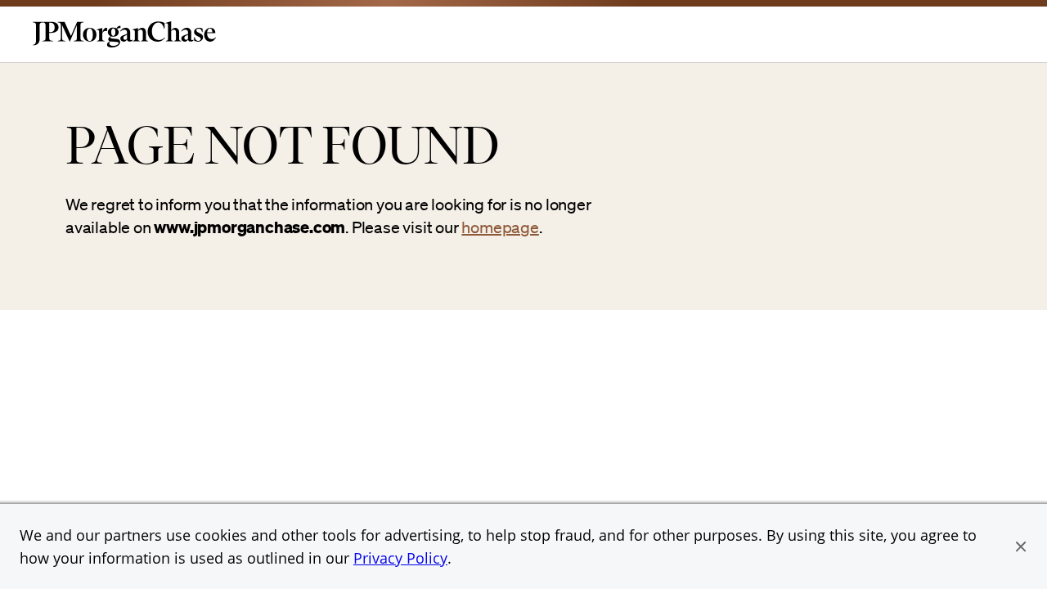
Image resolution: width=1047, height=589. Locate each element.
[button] (1020, 546)
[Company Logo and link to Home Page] (124, 44)
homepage (499, 227)
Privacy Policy (400, 558)
